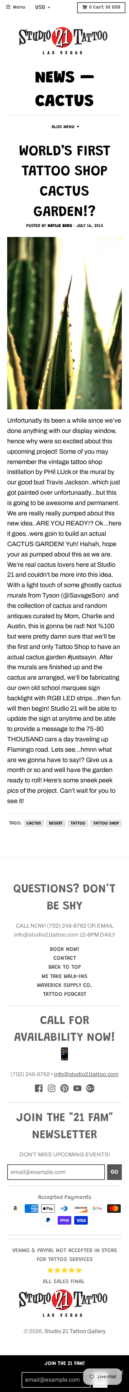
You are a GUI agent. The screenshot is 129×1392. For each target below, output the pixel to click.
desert (56, 823)
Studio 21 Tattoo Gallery (75, 1331)
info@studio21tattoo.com (86, 1074)
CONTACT (64, 958)
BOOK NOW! (65, 949)
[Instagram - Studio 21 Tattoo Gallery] (51, 1088)
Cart (104, 7)
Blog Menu (63, 127)
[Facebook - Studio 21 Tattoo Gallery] (38, 1088)
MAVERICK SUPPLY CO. (64, 985)
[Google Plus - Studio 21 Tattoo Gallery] (90, 1088)
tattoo (78, 823)
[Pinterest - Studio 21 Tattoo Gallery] (64, 1088)
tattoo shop (106, 823)
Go (114, 1172)
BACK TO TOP (64, 967)
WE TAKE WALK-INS (64, 976)
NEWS (55, 78)
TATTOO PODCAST (64, 994)
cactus (34, 823)
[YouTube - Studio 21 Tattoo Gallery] (77, 1088)
